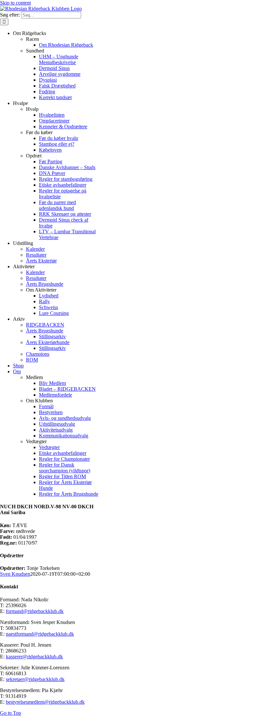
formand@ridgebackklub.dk (35, 611)
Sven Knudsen (15, 574)
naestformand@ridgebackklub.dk (40, 634)
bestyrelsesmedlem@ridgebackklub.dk (45, 702)
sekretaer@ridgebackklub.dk (35, 679)
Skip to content (15, 3)
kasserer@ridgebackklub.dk (34, 656)
